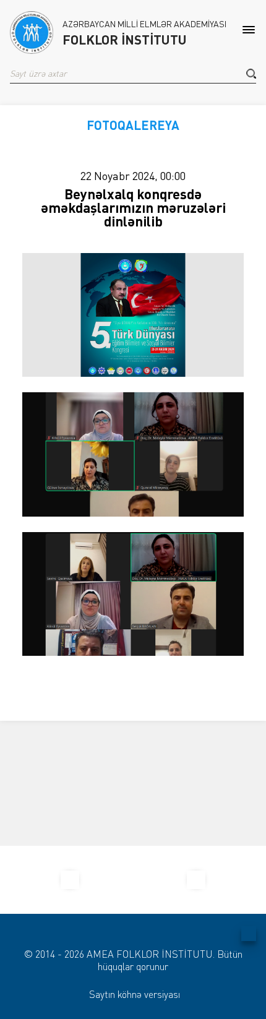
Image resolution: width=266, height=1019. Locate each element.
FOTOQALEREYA (133, 125)
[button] (251, 74)
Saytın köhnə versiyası (134, 994)
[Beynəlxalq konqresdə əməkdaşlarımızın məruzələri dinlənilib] (133, 315)
